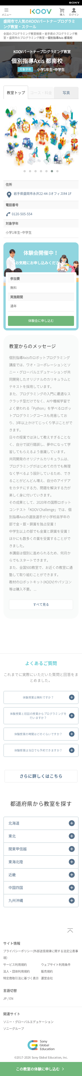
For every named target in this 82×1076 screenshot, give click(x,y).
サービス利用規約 (15, 964)
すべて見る (41, 604)
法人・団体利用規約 (16, 971)
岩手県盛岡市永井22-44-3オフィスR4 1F (43, 193)
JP (5, 998)
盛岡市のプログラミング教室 (27, 37)
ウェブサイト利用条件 (56, 964)
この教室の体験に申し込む (38, 1069)
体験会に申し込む (41, 320)
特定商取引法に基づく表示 (21, 978)
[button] (24, 171)
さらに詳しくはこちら (41, 776)
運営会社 (47, 978)
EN (11, 998)
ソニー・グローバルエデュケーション (28, 1021)
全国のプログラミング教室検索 (22, 33)
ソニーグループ (13, 1028)
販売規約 (47, 971)
